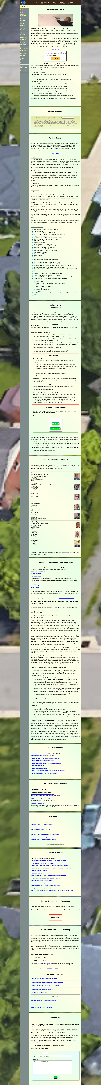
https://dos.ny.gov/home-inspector (68, 1030)
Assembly (41, 963)
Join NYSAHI (55, 49)
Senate (48, 963)
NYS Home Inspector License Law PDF (40, 798)
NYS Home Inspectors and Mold (38, 803)
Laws (46, 957)
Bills (42, 957)
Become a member (55, 919)
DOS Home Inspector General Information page (42, 794)
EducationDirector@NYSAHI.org (67, 598)
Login (56, 917)
